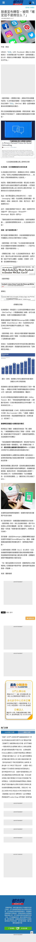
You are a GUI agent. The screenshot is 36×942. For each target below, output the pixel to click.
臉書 (9, 52)
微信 (11, 103)
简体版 (27, 7)
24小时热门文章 (9, 732)
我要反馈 (31, 618)
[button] (33, 2)
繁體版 (32, 7)
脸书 (11, 612)
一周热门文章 (26, 732)
